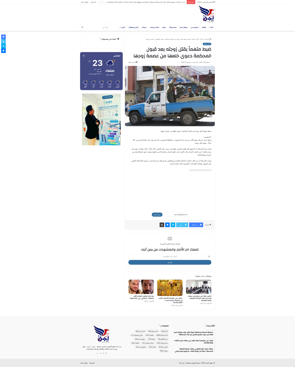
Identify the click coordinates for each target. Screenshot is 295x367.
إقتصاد (204, 27)
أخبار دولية (153, 331)
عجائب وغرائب (154, 27)
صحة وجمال (173, 27)
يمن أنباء (181, 363)
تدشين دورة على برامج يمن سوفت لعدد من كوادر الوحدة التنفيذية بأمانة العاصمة (199, 298)
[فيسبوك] (105, 353)
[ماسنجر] (167, 225)
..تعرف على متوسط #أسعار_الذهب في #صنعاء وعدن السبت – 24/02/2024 (171, 300)
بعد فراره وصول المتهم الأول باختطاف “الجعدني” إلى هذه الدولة (142, 297)
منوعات (144, 27)
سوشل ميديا (184, 27)
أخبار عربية (140, 331)
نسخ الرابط (157, 214)
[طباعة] (162, 225)
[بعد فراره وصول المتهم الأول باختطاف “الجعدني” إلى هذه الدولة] (141, 287)
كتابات (152, 347)
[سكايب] (173, 225)
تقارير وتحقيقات (133, 27)
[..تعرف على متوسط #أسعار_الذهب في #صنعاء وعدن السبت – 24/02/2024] (170, 288)
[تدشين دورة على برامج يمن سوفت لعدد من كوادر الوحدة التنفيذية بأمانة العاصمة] (198, 287)
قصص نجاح (163, 347)
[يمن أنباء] (206, 14)
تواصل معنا (84, 2)
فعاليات (135, 343)
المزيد (123, 27)
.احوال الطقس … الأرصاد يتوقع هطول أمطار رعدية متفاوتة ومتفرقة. (164, 2)
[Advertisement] (169, 191)
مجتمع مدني (194, 27)
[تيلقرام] (100, 353)
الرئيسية (93, 2)
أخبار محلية (195, 39)
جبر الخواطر (163, 339)
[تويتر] (102, 353)
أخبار (211, 27)
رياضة (164, 27)
